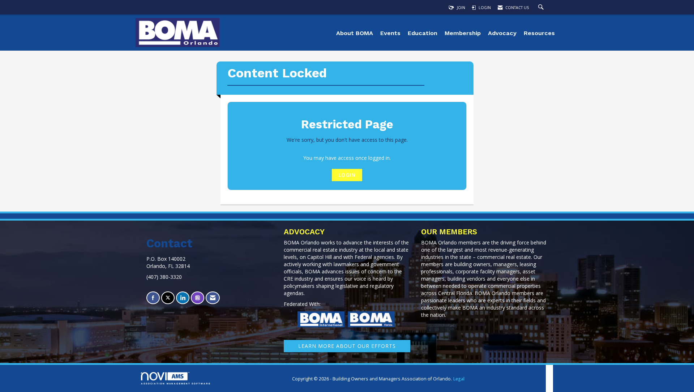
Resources (539, 33)
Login (347, 174)
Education (422, 33)
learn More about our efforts (347, 345)
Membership (463, 33)
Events (390, 33)
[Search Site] (542, 7)
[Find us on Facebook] (153, 297)
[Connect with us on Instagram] (197, 297)
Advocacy (502, 33)
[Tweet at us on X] (168, 297)
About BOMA (354, 33)
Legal (458, 379)
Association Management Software (176, 383)
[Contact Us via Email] (213, 297)
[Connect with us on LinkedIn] (182, 297)
